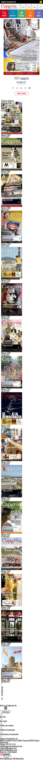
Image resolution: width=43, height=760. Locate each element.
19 (2, 689)
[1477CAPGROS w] (21, 299)
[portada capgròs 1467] (21, 662)
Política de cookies (6, 725)
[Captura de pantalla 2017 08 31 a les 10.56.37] (21, 553)
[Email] (29, 88)
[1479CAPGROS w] (21, 227)
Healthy (21, 15)
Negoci (39, 15)
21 (2, 693)
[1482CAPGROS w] (21, 118)
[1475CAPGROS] (21, 372)
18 (2, 687)
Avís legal (3, 721)
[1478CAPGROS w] (21, 263)
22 (2, 695)
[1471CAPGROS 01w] (21, 517)
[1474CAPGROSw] (21, 408)
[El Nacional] (41, 2)
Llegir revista (21, 93)
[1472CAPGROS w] (21, 481)
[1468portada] (21, 626)
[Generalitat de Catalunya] (21, 709)
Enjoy (30, 15)
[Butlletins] (40, 6)
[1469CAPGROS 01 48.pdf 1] (21, 590)
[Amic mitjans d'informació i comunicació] (21, 755)
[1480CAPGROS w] (21, 190)
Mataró (4, 15)
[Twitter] (17, 88)
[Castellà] (34, 6)
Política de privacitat (7, 729)
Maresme (13, 15)
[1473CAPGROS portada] (21, 445)
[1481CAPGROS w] (21, 154)
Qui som (3, 716)
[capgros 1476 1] (21, 336)
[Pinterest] (25, 88)
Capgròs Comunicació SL (8, 2)
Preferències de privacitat (9, 734)
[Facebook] (13, 88)
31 (2, 698)
